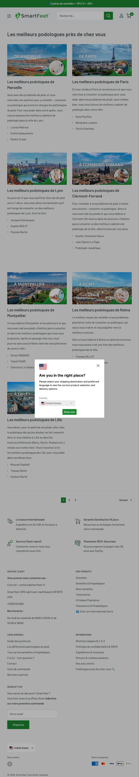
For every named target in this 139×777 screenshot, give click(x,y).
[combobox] (51, 403)
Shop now (69, 411)
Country (43, 398)
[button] (98, 366)
